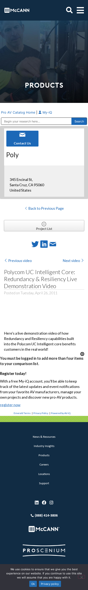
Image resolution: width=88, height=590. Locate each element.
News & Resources (44, 437)
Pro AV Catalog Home (18, 112)
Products (44, 455)
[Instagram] (51, 502)
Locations (44, 474)
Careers (44, 464)
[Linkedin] (37, 502)
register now (10, 405)
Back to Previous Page (46, 208)
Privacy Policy (40, 413)
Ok (33, 583)
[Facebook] (44, 502)
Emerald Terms (22, 413)
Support (44, 483)
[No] (81, 577)
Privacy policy (50, 583)
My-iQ (47, 112)
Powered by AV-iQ (61, 413)
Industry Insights (44, 446)
